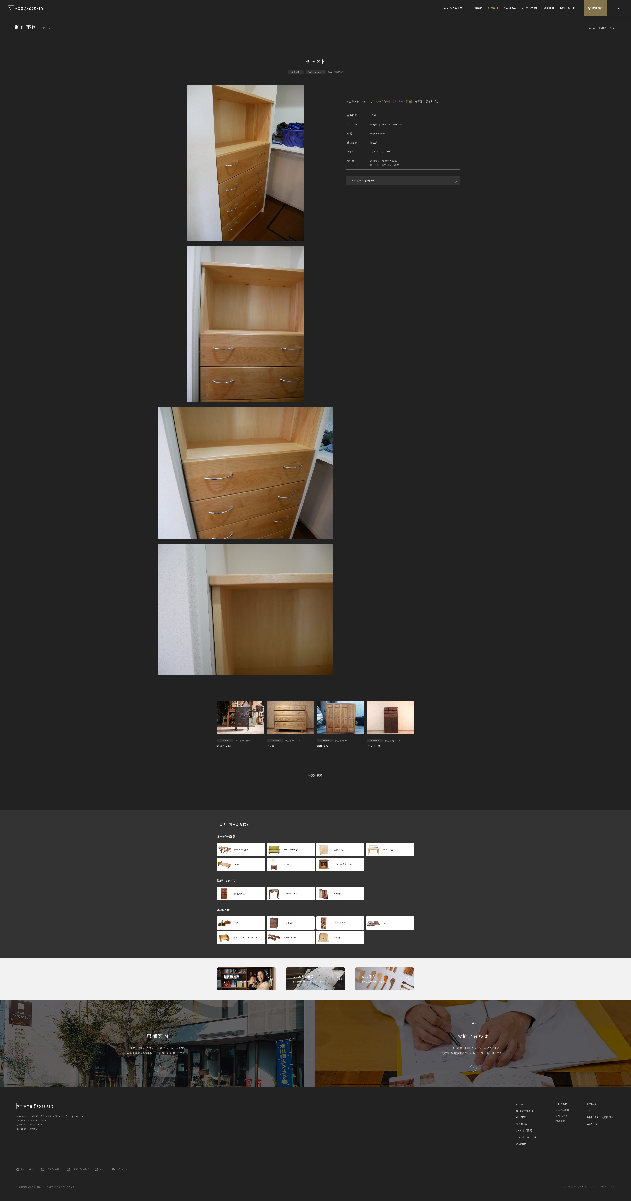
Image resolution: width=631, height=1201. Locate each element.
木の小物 (560, 1121)
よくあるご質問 (530, 8)
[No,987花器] (381, 101)
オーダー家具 (562, 1110)
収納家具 (375, 124)
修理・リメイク (562, 1116)
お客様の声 (510, 8)
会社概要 (549, 8)
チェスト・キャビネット (393, 124)
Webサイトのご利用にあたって (60, 1187)
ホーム (592, 28)
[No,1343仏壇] (402, 101)
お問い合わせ (567, 8)
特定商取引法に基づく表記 (28, 1187)
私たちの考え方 (453, 8)
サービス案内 (475, 8)
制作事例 (493, 8)
